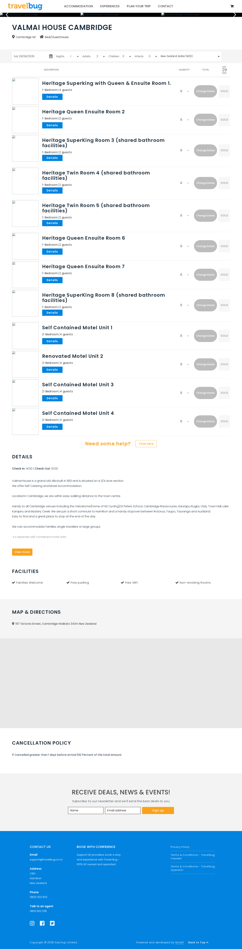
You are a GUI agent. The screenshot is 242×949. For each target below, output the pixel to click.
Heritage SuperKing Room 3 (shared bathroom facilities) (103, 143)
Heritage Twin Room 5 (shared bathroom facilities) (96, 208)
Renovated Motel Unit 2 (72, 356)
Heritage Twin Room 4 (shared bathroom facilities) (96, 175)
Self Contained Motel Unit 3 (78, 384)
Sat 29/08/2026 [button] (24, 56)
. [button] (63, 96)
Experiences (110, 6)
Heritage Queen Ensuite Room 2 (83, 111)
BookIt (179, 942)
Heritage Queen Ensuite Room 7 (83, 266)
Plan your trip (139, 6)
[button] (205, 91)
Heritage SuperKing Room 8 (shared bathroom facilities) (103, 298)
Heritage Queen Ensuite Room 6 (83, 238)
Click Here (146, 444)
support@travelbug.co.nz (46, 859)
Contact (165, 6)
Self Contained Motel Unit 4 (78, 413)
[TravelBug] (25, 6)
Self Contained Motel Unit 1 (77, 327)
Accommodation (78, 6)
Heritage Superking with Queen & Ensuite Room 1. (106, 83)
